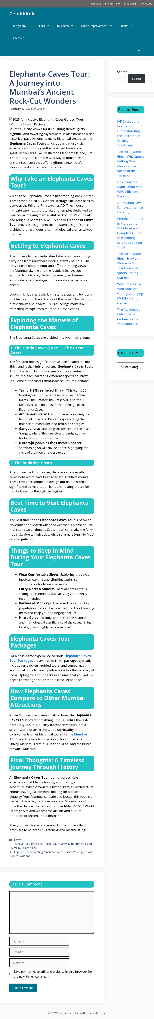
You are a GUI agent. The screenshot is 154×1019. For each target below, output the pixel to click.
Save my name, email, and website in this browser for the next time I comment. (53, 973)
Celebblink (22, 13)
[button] (139, 50)
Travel (18, 840)
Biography (19, 26)
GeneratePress (96, 1013)
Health (124, 26)
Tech (41, 26)
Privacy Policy (113, 3)
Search (122, 72)
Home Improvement (94, 26)
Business (63, 26)
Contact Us (146, 3)
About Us (96, 3)
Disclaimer (130, 3)
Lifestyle (18, 38)
